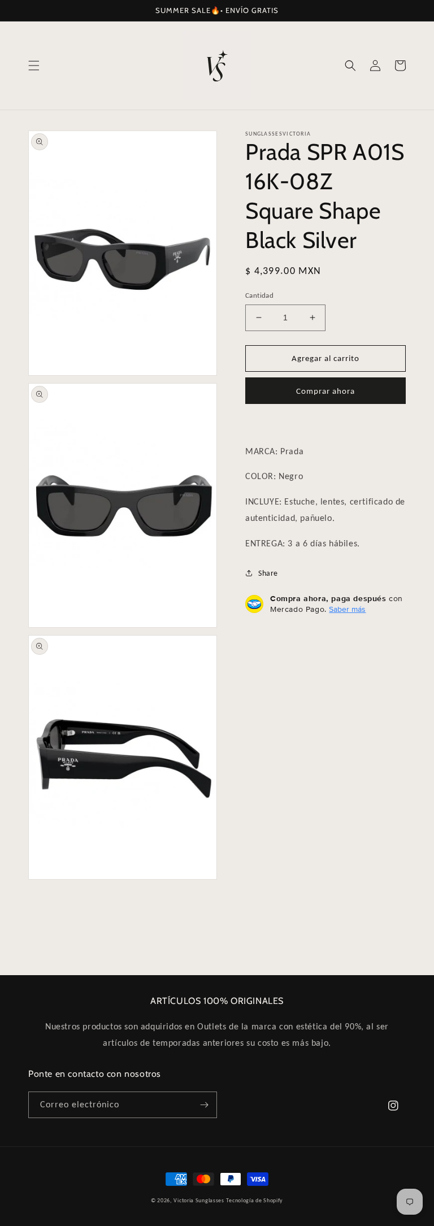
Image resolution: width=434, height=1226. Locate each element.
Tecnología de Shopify (254, 1200)
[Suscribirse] (204, 1105)
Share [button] (268, 573)
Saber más (347, 609)
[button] (33, 65)
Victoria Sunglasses (198, 1200)
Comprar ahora (325, 391)
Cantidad (259, 295)
